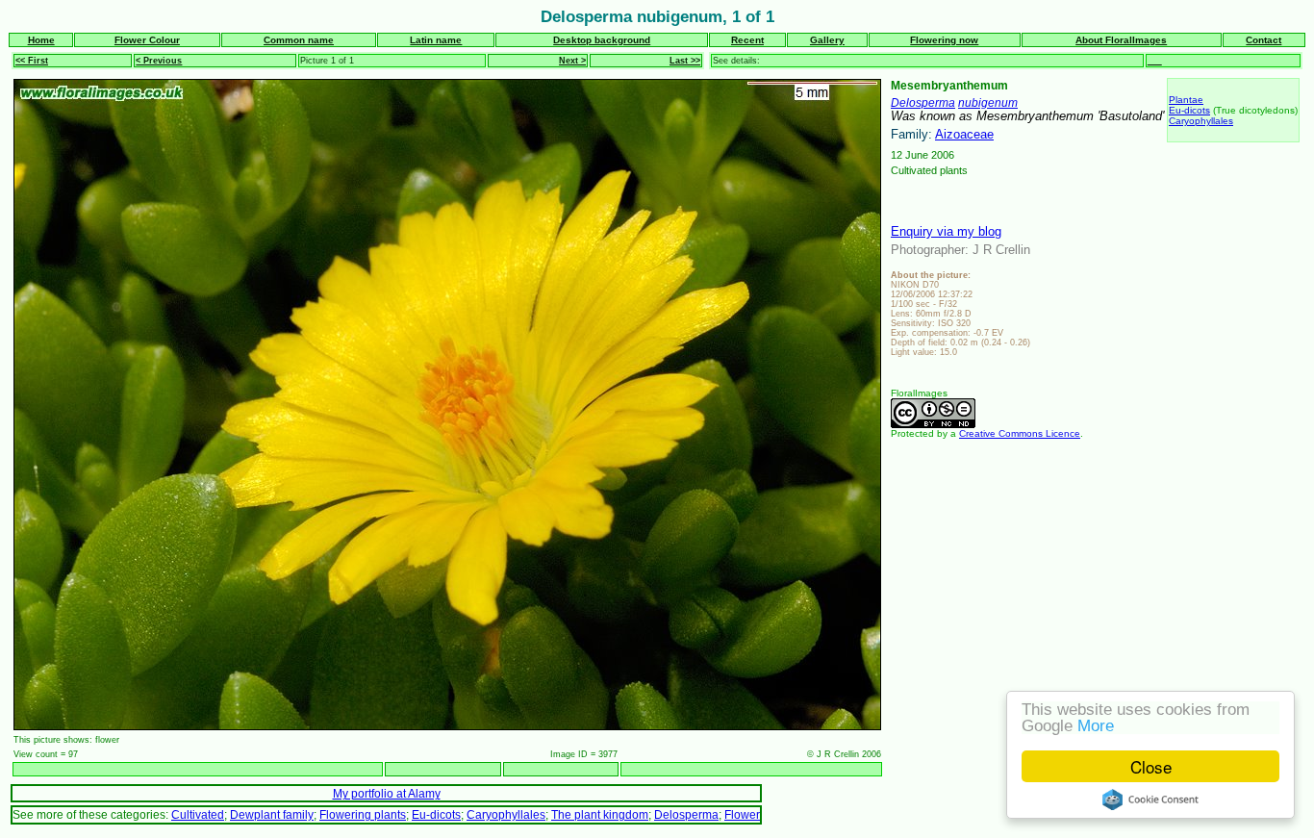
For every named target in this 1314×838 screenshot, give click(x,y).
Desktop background (601, 40)
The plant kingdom (599, 814)
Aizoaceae (964, 134)
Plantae (1186, 99)
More (1095, 726)
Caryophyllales (1201, 120)
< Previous (159, 60)
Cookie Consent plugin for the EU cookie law (1150, 799)
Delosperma (923, 102)
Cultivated (197, 814)
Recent (747, 40)
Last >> (685, 60)
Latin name (436, 40)
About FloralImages (1121, 40)
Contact (1263, 40)
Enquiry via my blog (946, 231)
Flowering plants (362, 814)
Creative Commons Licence (1019, 433)
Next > (572, 60)
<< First (31, 60)
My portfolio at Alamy (387, 793)
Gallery (827, 40)
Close (1151, 766)
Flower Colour (147, 40)
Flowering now (944, 40)
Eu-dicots (1189, 110)
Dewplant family (272, 814)
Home (41, 40)
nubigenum (988, 102)
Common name (299, 40)
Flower (742, 814)
